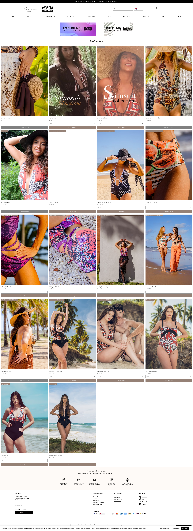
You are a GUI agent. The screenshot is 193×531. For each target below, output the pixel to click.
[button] (156, 8)
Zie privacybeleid (142, 528)
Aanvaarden (185, 528)
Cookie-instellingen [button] (164, 528)
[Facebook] (140, 502)
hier (121, 525)
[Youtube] (140, 504)
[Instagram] (140, 497)
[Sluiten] (191, 528)
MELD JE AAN (18, 505)
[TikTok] (140, 499)
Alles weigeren (175, 528)
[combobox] (72, 123)
